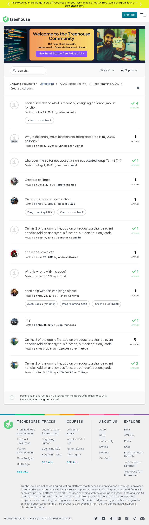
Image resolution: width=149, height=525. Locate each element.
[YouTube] (103, 518)
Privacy (34, 518)
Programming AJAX (106, 84)
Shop (127, 446)
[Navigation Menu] (143, 15)
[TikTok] (134, 518)
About (103, 429)
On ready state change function (47, 199)
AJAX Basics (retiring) (73, 84)
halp (28, 320)
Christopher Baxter (70, 145)
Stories (103, 446)
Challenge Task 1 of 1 (39, 252)
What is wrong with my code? (46, 271)
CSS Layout (74, 454)
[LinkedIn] (119, 518)
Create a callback (21, 88)
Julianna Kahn (67, 112)
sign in (33, 399)
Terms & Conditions (15, 518)
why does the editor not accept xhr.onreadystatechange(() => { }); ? (73, 160)
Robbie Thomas (66, 184)
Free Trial (129, 14)
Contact (104, 452)
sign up (45, 399)
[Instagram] (127, 518)
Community (106, 441)
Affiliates (129, 435)
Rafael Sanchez (69, 295)
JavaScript (47, 84)
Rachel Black (66, 203)
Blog (102, 435)
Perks (127, 441)
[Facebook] (111, 518)
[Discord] (142, 518)
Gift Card (104, 458)
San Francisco (67, 324)
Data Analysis (25, 458)
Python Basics (75, 448)
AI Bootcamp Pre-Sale (25, 2)
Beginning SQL (51, 448)
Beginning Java (51, 454)
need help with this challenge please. (51, 291)
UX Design (23, 463)
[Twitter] (96, 518)
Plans (127, 429)
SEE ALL (23, 471)
